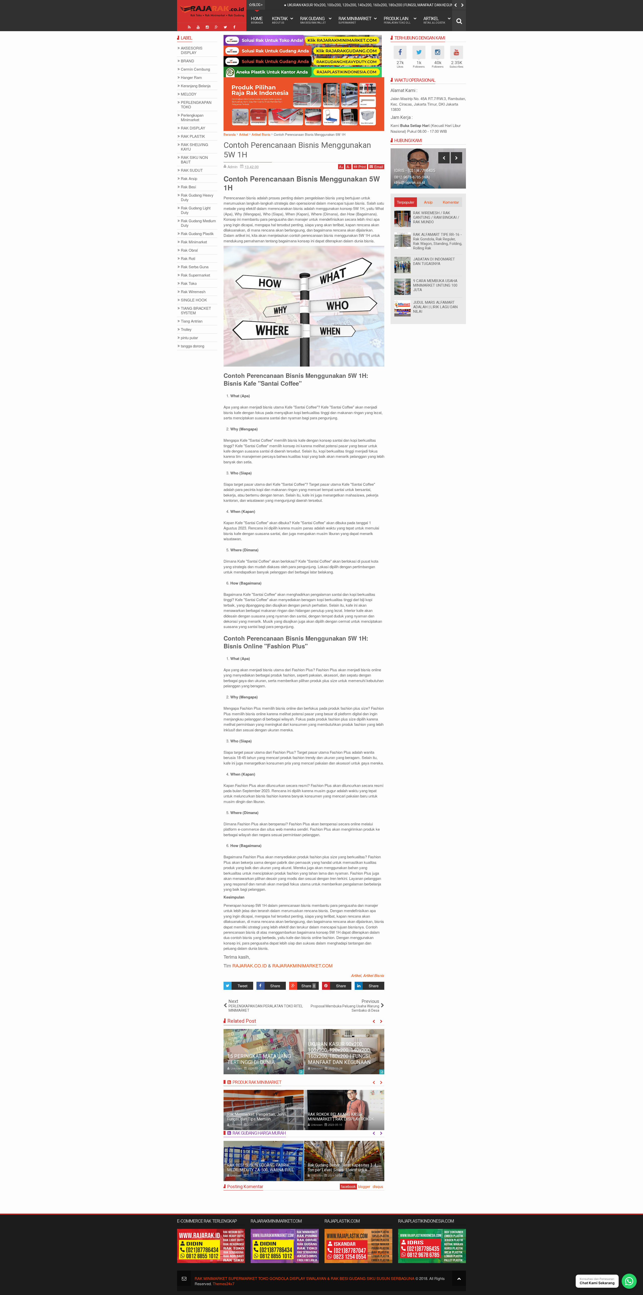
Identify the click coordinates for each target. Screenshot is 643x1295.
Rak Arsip (189, 178)
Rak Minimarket (355, 20)
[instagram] (207, 27)
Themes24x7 (223, 1283)
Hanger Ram (191, 77)
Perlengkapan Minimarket (192, 117)
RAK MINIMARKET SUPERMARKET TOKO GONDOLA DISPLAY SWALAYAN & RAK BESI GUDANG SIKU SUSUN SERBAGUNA (304, 1278)
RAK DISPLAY (193, 128)
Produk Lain (397, 20)
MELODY (188, 94)
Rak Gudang (313, 20)
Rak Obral (189, 250)
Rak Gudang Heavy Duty (197, 197)
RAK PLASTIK (193, 136)
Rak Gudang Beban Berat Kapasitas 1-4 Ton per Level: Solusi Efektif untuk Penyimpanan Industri (342, 1170)
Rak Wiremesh (193, 291)
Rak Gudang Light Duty (195, 210)
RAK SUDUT (192, 170)
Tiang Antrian (191, 321)
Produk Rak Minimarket (257, 1082)
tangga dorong (192, 346)
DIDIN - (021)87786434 (415, 170)
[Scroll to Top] (459, 1278)
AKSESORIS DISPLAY (191, 50)
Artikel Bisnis (373, 975)
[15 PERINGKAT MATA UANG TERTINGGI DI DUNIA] (264, 1051)
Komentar (451, 202)
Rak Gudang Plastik (197, 233)
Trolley (186, 329)
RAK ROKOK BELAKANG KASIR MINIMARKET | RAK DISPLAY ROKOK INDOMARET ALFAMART (279, 1119)
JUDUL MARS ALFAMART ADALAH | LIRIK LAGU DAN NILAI (435, 307)
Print (362, 166)
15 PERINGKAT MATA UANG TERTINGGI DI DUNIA (259, 1059)
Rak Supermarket (195, 275)
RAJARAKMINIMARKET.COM (302, 965)
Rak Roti (188, 258)
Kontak (280, 20)
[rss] (189, 27)
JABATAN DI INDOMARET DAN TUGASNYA (434, 261)
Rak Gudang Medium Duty (198, 223)
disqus (378, 1186)
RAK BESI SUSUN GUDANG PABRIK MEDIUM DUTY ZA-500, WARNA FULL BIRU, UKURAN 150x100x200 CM (260, 1170)
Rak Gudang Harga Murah (259, 1133)
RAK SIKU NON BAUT (194, 159)
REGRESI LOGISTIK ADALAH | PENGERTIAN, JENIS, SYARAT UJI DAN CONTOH (347, 5)
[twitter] (225, 27)
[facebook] (234, 27)
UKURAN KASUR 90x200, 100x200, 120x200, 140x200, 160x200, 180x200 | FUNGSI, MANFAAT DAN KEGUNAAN (339, 1053)
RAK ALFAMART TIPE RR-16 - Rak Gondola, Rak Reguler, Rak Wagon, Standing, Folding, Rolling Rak (437, 241)
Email (378, 166)
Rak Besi (188, 187)
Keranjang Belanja (195, 85)
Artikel (434, 20)
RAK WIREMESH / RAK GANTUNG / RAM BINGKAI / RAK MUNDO (436, 217)
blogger (364, 1186)
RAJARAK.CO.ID (249, 965)
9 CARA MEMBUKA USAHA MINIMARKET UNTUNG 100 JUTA (435, 285)
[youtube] (198, 27)
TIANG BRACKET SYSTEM (196, 310)
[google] (216, 27)
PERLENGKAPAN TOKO (196, 104)
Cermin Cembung (195, 69)
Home (257, 20)
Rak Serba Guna (194, 266)
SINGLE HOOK (194, 300)
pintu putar (189, 337)
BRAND (187, 61)
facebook (348, 1186)
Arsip (428, 202)
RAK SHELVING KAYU (194, 147)
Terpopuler (405, 202)
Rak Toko (189, 283)
